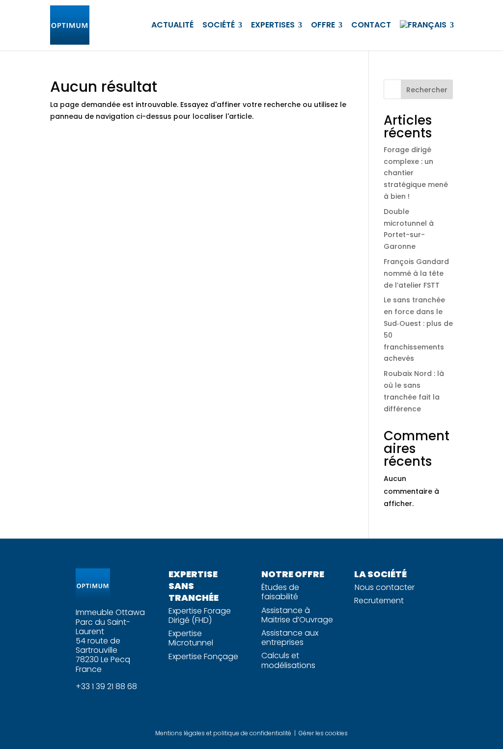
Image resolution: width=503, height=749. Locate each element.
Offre (323, 24)
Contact (371, 24)
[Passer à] (427, 25)
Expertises (273, 24)
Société (218, 24)
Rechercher (426, 90)
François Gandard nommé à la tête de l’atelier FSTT (416, 273)
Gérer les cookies (323, 733)
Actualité (172, 24)
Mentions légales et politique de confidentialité (223, 733)
